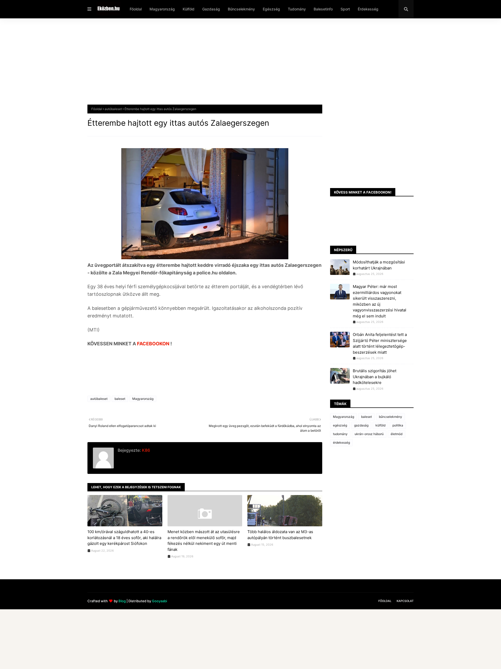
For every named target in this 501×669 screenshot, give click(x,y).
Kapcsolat (405, 601)
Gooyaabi (159, 601)
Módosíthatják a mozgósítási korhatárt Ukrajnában (379, 265)
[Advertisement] (244, 65)
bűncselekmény (390, 417)
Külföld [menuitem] (188, 9)
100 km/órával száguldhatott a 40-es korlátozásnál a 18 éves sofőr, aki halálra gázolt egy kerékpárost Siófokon (124, 537)
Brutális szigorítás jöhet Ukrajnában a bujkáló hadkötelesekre (374, 376)
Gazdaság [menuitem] (211, 9)
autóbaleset (113, 109)
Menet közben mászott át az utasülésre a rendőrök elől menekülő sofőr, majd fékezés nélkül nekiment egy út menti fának (204, 540)
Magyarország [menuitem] (162, 9)
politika (397, 425)
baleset (120, 399)
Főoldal (96, 109)
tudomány (340, 434)
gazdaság (361, 425)
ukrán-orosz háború (369, 434)
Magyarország (142, 399)
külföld (380, 425)
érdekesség (341, 442)
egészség (340, 425)
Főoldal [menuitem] (136, 9)
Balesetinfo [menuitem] (323, 9)
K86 (145, 450)
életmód (396, 434)
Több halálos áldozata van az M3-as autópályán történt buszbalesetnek (280, 534)
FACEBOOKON (153, 343)
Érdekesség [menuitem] (368, 9)
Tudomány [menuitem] (297, 9)
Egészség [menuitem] (271, 9)
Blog (122, 601)
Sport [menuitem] (345, 9)
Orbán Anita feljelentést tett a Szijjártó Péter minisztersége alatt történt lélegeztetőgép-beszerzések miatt (380, 343)
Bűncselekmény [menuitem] (241, 9)
